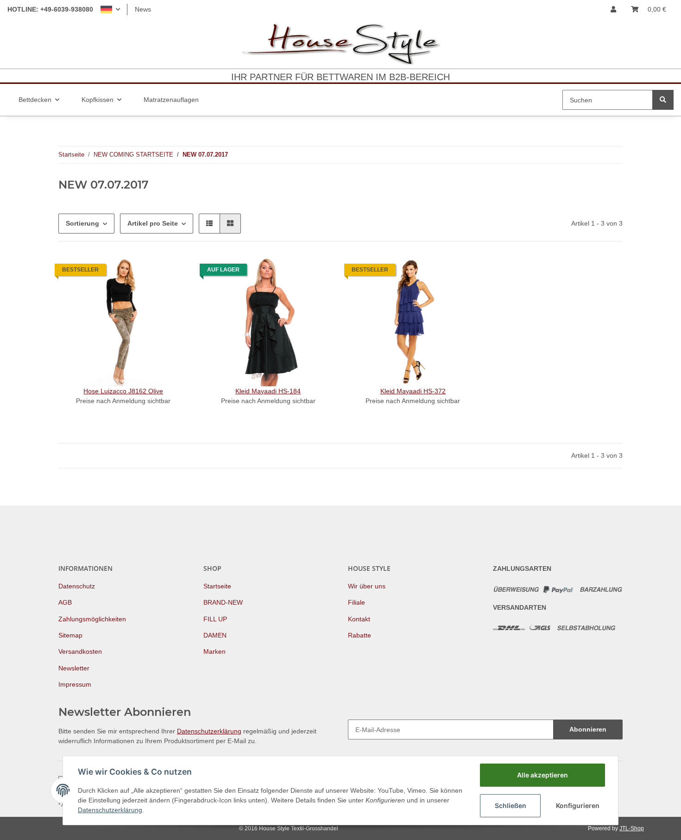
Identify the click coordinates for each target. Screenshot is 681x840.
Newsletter (73, 668)
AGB (65, 602)
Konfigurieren (577, 805)
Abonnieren (587, 729)
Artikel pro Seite (152, 223)
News (143, 9)
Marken (214, 651)
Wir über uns (366, 586)
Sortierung (82, 223)
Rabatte (359, 635)
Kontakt (359, 619)
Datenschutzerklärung (209, 731)
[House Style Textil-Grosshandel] (340, 44)
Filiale (356, 602)
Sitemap (70, 635)
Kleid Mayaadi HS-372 (413, 391)
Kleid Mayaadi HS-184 (268, 391)
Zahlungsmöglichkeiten (92, 619)
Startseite (217, 586)
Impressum (74, 684)
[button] (110, 9)
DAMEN (215, 635)
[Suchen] (663, 100)
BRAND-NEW (223, 602)
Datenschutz (76, 586)
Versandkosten (80, 651)
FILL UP (215, 619)
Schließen (510, 805)
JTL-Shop (631, 828)
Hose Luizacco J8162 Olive (123, 391)
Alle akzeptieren (542, 775)
